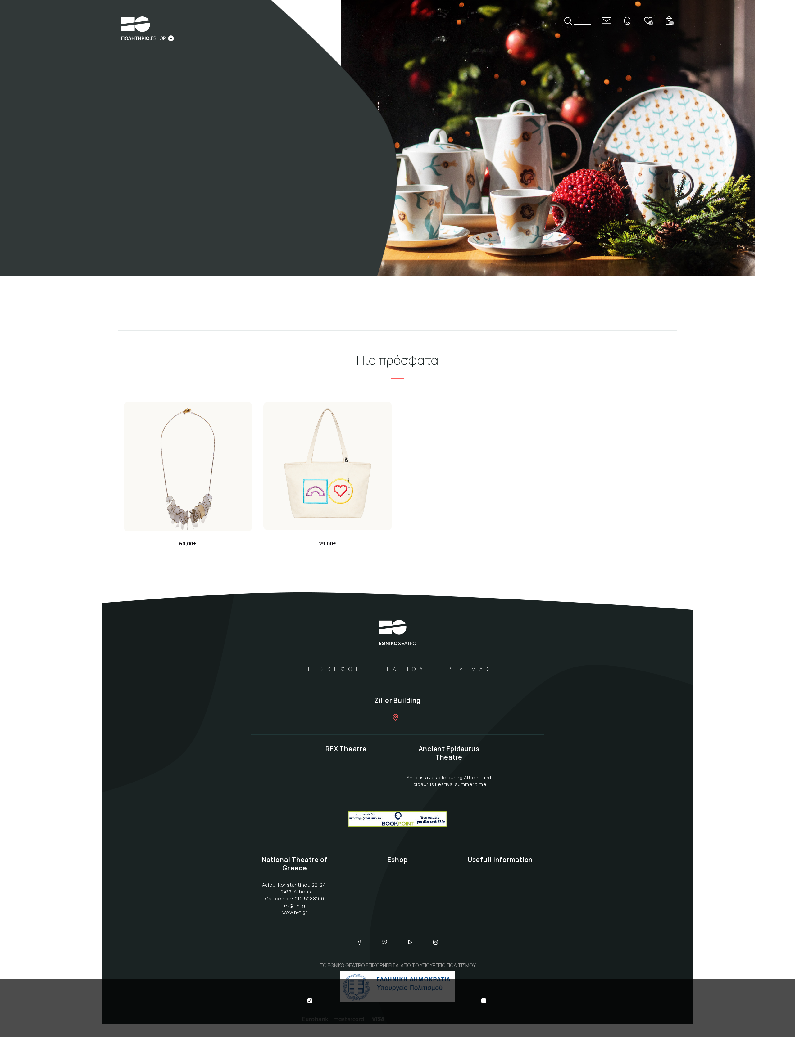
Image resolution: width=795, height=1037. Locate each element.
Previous (778, 86)
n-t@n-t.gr (294, 905)
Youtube (410, 942)
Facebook (359, 942)
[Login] (627, 20)
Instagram (435, 942)
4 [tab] (778, 138)
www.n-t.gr (294, 912)
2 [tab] (778, 112)
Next (778, 189)
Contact (606, 20)
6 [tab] (778, 164)
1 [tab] (778, 99)
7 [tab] (778, 177)
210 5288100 (309, 898)
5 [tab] (778, 151)
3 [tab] (778, 125)
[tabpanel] (397, 138)
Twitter (384, 942)
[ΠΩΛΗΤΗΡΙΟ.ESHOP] (147, 28)
